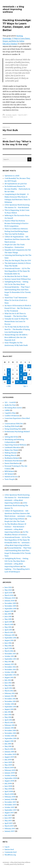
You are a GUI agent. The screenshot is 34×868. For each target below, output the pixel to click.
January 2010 (9, 752)
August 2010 (9, 741)
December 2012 (10, 667)
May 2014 (8, 646)
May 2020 (8, 590)
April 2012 (8, 688)
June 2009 (8, 762)
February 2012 (10, 693)
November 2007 (10, 805)
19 (4, 378)
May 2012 (8, 685)
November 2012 (10, 669)
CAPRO (7, 410)
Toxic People (9, 479)
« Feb (8, 386)
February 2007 (10, 828)
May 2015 (8, 627)
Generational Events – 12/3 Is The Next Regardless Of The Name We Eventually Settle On (17, 271)
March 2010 (9, 749)
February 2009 (10, 770)
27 (9, 382)
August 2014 (9, 640)
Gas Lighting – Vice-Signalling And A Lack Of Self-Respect (17, 569)
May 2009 (8, 765)
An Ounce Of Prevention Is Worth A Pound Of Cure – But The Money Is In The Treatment (18, 308)
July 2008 (8, 783)
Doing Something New (13, 429)
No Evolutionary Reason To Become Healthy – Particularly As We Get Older (17, 189)
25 (29, 378)
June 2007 (8, 818)
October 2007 (10, 807)
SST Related (9, 474)
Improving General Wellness (16, 445)
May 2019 (8, 619)
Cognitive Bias (10, 413)
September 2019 (10, 608)
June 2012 (8, 683)
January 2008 (10, 799)
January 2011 (9, 728)
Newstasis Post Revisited (14, 461)
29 (17, 382)
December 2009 (10, 754)
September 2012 (10, 675)
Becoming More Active (13, 408)
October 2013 (9, 656)
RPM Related (9, 471)
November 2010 (10, 733)
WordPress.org (10, 855)
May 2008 (8, 789)
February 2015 (10, 635)
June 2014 (8, 643)
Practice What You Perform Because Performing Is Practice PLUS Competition (16, 223)
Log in (7, 847)
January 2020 (10, 601)
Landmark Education (12, 447)
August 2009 (9, 757)
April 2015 (8, 630)
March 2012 (9, 691)
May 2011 (8, 717)
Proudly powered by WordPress (14, 864)
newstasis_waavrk (11, 115)
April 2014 (8, 648)
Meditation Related (12, 458)
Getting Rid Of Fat (11, 437)
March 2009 (9, 768)
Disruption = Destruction (14, 247)
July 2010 (8, 744)
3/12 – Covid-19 (10, 402)
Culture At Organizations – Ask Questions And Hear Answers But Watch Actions (17, 239)
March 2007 (9, 826)
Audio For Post (10, 405)
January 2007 (10, 831)
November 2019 (10, 606)
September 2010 (10, 738)
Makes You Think (8, 117)
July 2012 (8, 680)
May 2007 (8, 821)
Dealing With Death (12, 426)
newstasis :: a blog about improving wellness (13, 9)
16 (21, 374)
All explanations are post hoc (16, 184)
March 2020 (9, 595)
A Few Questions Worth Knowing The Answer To (16, 505)
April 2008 (9, 791)
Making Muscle (10, 455)
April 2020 (9, 593)
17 (25, 374)
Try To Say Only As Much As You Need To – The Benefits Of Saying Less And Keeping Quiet (17, 329)
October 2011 (9, 704)
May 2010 (8, 746)
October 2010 (9, 736)
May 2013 (8, 662)
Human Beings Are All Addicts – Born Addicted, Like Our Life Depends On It (17, 337)
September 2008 (11, 778)
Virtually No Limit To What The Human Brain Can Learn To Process (16, 321)
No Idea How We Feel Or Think (16, 276)
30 (21, 382)
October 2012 (9, 672)
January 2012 (9, 696)
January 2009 (10, 773)
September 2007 (11, 810)
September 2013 (10, 659)
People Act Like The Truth (15, 245)
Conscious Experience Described (17, 418)
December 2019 (10, 603)
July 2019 (8, 614)
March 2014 (9, 651)
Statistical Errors (11, 477)
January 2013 (9, 664)
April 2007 (9, 823)
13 (9, 374)
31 (25, 382)
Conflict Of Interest (12, 416)
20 (9, 378)
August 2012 (9, 677)
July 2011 (8, 712)
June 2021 (8, 587)
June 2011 (8, 715)
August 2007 (9, 813)
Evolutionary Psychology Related (17, 431)
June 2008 (8, 786)
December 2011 (10, 699)
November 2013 (10, 654)
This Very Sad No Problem (14, 234)
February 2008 (10, 797)
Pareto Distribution (12, 463)
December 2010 (10, 730)
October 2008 (10, 775)
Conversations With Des (14, 424)
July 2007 (8, 815)
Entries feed (9, 849)
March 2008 (9, 794)
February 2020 (10, 598)
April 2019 (8, 622)
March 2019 (9, 624)
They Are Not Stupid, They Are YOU (18, 260)
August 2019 (9, 611)
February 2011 (10, 725)
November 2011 (10, 701)
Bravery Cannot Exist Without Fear (18, 279)
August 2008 (9, 781)
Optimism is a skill (12, 176)
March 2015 (9, 632)
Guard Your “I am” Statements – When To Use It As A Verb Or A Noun (17, 300)
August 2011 (9, 709)
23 (21, 378)
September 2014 (10, 638)
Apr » (25, 386)
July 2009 (8, 760)
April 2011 (8, 720)
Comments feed (10, 852)
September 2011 (10, 707)
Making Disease (11, 453)
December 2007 (10, 802)
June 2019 (8, 616)
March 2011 (9, 722)
